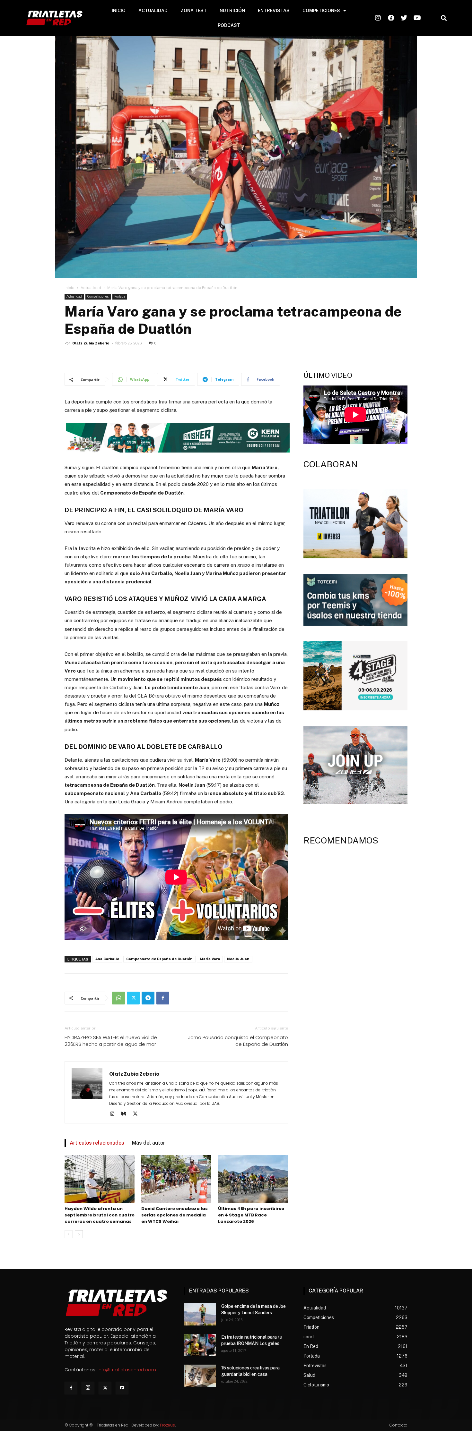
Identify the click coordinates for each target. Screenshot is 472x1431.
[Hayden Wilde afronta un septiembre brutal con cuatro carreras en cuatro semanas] (100, 1179)
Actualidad (91, 287)
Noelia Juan (238, 959)
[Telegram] (148, 998)
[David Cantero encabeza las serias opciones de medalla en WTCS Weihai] (176, 1179)
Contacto (398, 1425)
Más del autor (148, 1143)
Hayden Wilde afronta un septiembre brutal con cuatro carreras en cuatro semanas (100, 1215)
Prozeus (167, 1425)
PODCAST (229, 25)
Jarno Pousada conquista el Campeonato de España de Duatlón (238, 1040)
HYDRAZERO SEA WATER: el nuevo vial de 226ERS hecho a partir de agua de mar (111, 1040)
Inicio (69, 287)
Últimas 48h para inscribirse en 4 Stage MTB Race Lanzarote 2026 (251, 1215)
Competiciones (98, 296)
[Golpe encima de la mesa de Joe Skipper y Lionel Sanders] (200, 1314)
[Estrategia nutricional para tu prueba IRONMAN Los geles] (200, 1345)
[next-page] (79, 1234)
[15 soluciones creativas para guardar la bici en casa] (200, 1376)
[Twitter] (133, 998)
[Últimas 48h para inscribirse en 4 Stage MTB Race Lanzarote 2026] (253, 1179)
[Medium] (126, 1114)
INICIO (119, 10)
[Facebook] (162, 998)
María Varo (210, 959)
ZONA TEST (193, 10)
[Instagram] (114, 1114)
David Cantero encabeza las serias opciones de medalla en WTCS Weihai (174, 1215)
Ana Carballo (107, 959)
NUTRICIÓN (232, 10)
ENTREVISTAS (274, 10)
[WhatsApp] (118, 998)
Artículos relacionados (97, 1143)
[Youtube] (122, 1388)
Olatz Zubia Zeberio (90, 343)
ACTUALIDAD (153, 10)
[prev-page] (69, 1234)
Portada (119, 296)
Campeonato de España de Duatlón (159, 959)
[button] (444, 18)
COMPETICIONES (321, 10)
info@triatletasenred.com (127, 1370)
